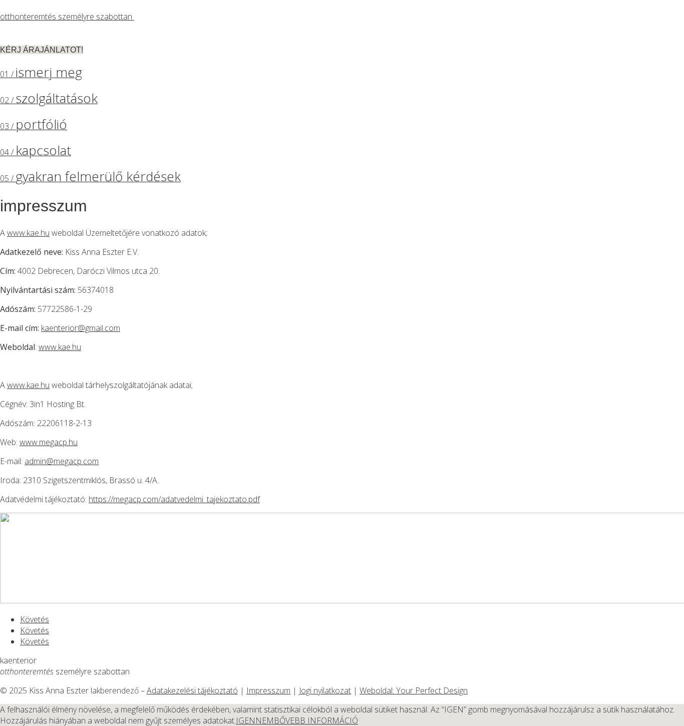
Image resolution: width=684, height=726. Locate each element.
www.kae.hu (28, 232)
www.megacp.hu (49, 442)
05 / (90, 178)
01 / (41, 74)
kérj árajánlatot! (41, 50)
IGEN (245, 720)
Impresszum (268, 690)
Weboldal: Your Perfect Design (414, 690)
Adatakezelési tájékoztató (192, 690)
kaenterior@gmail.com (80, 327)
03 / (33, 126)
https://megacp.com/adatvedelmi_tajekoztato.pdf (174, 499)
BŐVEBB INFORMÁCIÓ (316, 720)
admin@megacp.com (62, 461)
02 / (49, 100)
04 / (35, 152)
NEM (264, 720)
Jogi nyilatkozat (325, 690)
